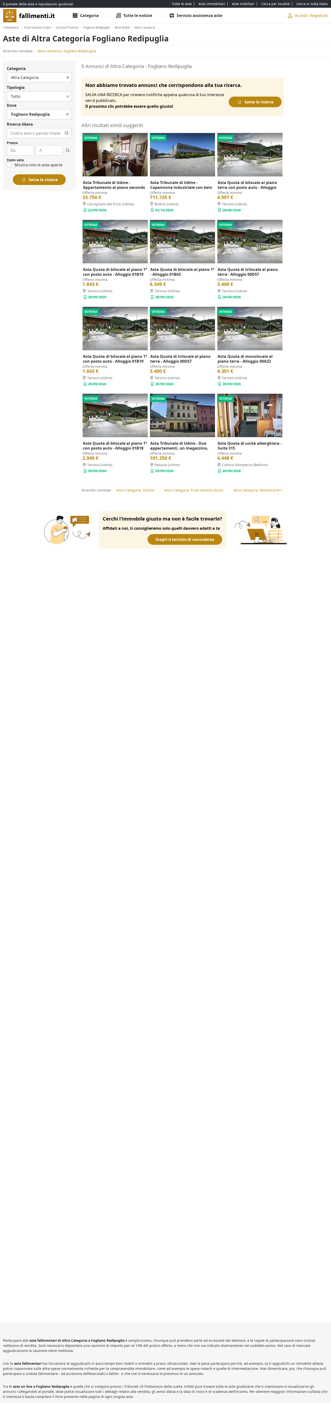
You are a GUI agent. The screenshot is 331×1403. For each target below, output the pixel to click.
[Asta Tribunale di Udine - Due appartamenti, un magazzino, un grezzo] (182, 415)
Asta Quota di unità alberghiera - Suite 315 (250, 446)
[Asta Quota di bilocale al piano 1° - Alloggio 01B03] (182, 241)
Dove (11, 105)
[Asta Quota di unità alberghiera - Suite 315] (250, 415)
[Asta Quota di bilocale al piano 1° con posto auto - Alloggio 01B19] (115, 241)
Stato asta (15, 160)
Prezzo (12, 142)
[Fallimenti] (29, 16)
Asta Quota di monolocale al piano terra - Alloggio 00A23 (245, 359)
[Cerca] (66, 133)
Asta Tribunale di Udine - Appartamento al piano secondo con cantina (114, 187)
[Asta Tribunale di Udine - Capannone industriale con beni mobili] (182, 154)
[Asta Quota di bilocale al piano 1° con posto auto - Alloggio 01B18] (115, 415)
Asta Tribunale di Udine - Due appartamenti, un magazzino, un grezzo (179, 448)
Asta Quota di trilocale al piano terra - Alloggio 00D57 (248, 272)
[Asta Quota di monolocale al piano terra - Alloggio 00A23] (250, 328)
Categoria (16, 68)
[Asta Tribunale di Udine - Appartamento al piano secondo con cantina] (115, 154)
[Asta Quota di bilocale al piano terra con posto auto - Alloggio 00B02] (250, 154)
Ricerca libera (20, 124)
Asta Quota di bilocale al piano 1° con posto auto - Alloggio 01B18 (115, 446)
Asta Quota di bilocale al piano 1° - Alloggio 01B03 (182, 272)
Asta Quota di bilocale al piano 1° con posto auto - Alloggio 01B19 (115, 272)
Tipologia (16, 87)
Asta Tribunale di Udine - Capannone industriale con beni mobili (181, 187)
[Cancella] (68, 77)
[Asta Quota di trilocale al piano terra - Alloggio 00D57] (250, 241)
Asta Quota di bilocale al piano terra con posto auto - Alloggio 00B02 (247, 187)
